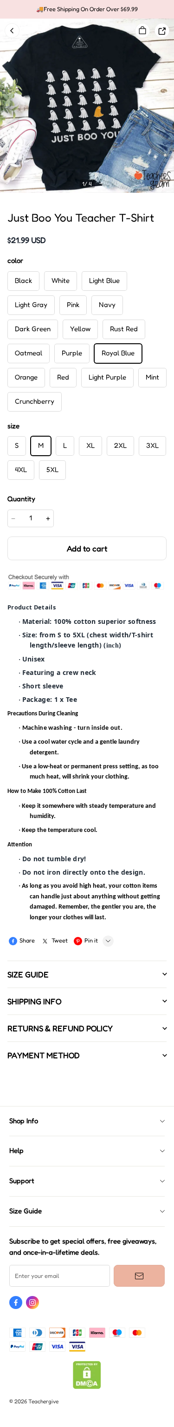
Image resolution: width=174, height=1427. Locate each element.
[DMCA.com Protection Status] (87, 1386)
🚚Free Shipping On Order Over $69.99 (87, 9)
